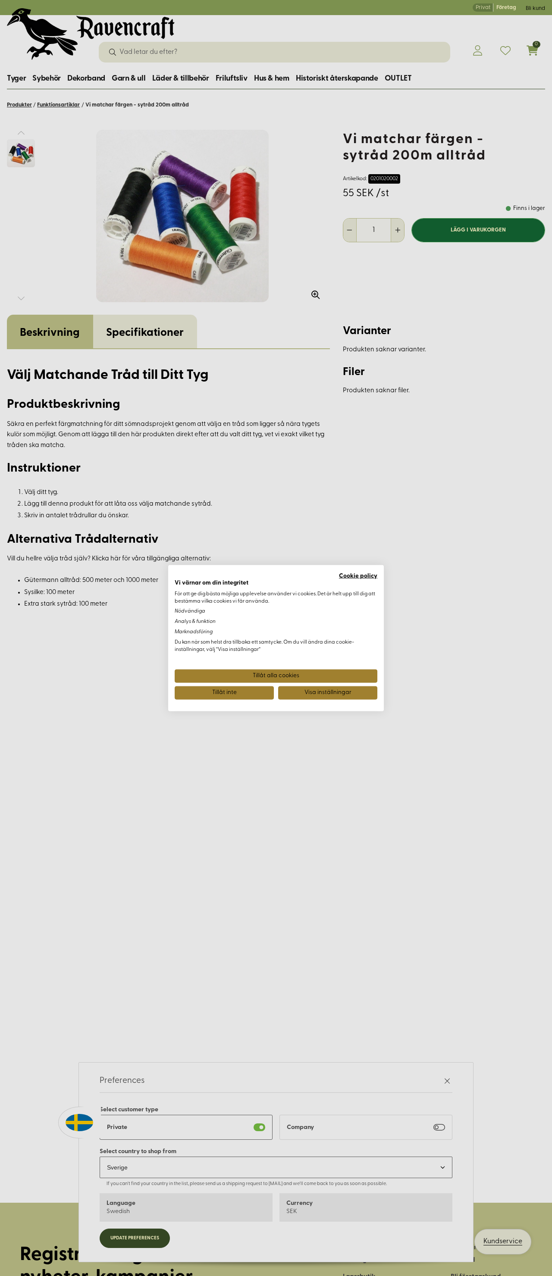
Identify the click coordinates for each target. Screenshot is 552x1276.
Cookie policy (358, 576)
